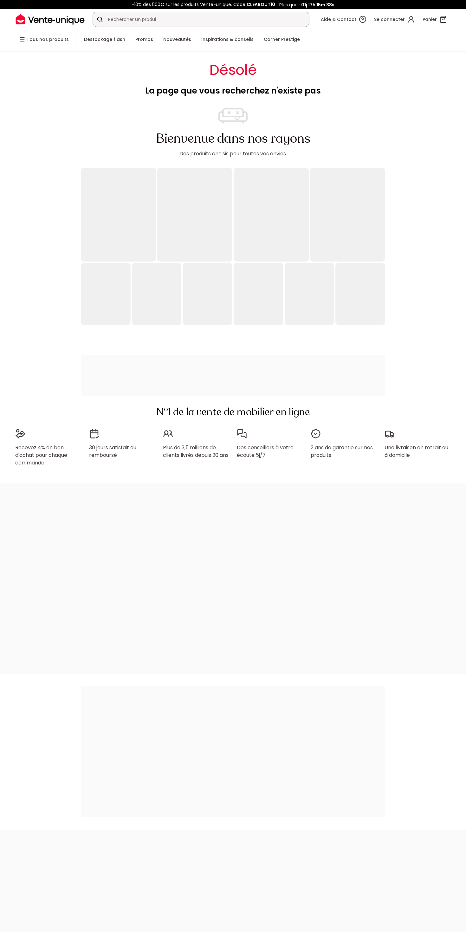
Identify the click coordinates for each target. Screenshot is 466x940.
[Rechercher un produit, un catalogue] (100, 19)
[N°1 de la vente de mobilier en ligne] (50, 19)
